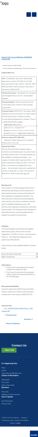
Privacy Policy (6, 404)
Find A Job (5, 392)
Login (18, 423)
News (3, 368)
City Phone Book (7, 401)
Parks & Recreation (8, 385)
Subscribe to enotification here (11, 373)
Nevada (23, 417)
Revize (12, 420)
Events (4, 370)
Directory (9, 350)
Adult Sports (6, 380)
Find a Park (5, 382)
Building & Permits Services (11, 394)
